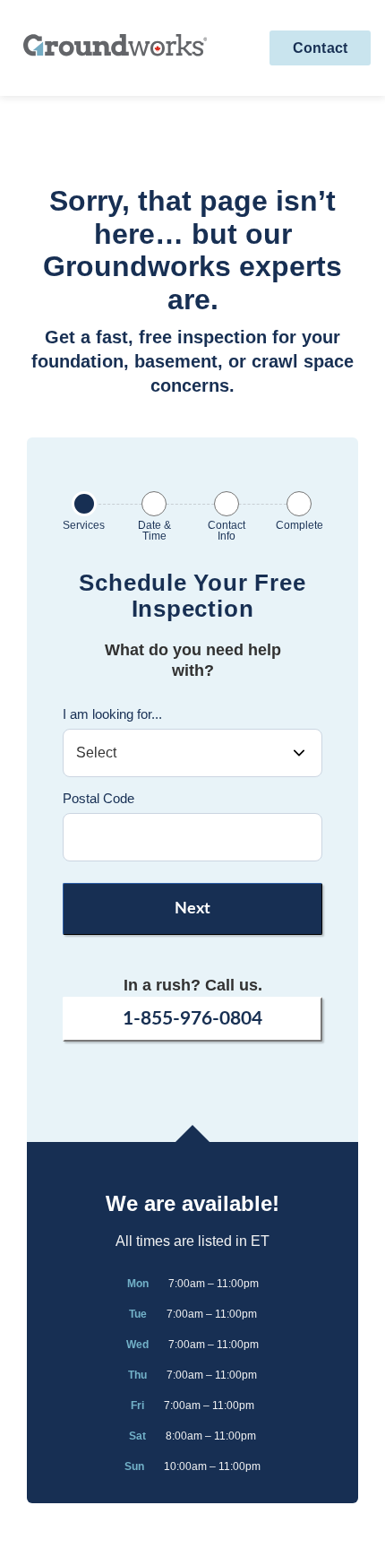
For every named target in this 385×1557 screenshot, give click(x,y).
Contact (320, 48)
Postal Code (98, 798)
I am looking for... (112, 714)
